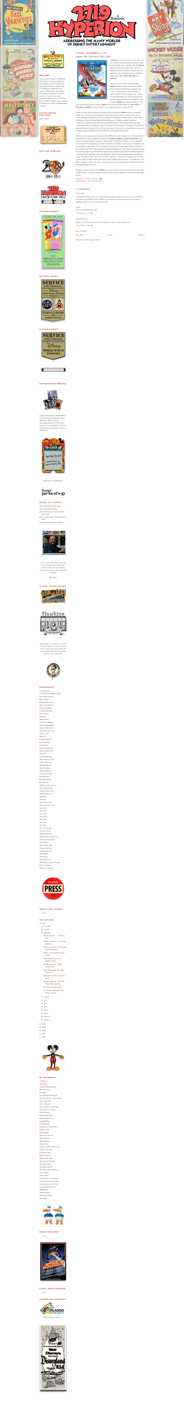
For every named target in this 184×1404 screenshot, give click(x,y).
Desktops (42, 716)
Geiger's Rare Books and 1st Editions (51, 522)
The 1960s (43, 819)
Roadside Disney (45, 779)
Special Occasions (45, 802)
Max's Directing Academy (48, 509)
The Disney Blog (45, 1164)
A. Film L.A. (43, 1081)
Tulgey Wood (44, 1175)
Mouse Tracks (44, 1144)
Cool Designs (44, 714)
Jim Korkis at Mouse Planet (48, 1127)
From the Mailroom (46, 748)
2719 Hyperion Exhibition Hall (50, 693)
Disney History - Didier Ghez (49, 1107)
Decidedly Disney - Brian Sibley (50, 1098)
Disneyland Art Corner (47, 731)
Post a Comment (81, 231)
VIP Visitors (43, 856)
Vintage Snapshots (45, 851)
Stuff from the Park (45, 1158)
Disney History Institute (47, 1109)
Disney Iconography (46, 722)
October (46, 929)
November (47, 926)
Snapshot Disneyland (46, 791)
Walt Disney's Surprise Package (49, 862)
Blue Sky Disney (45, 1089)
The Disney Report (45, 1167)
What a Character (45, 865)
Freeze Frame (43, 745)
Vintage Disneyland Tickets (48, 1184)
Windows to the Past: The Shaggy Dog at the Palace (54, 948)
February (47, 1016)
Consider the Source (46, 711)
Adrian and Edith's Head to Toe (49, 506)
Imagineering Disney (46, 1118)
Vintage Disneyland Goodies (49, 1181)
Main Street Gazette (46, 1135)
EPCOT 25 (43, 736)
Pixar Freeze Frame (45, 773)
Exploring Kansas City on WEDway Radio (52, 959)
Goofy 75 (42, 753)
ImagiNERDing (44, 1121)
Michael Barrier (44, 1138)
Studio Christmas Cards (47, 805)
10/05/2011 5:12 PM (84, 213)
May (45, 1006)
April (46, 1010)
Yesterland (43, 1198)
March (46, 1013)
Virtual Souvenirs (45, 859)
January (46, 1020)
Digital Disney (44, 719)
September (47, 933)
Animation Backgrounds (47, 1087)
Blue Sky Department (46, 702)
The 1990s (43, 825)
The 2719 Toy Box (45, 828)
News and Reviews (94, 181)
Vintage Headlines (45, 848)
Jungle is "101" (44, 1129)
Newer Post (79, 235)
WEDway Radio (44, 1192)
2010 (44, 1024)
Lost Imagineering (45, 756)
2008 (44, 1030)
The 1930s (43, 811)
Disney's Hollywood (46, 728)
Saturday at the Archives (47, 785)
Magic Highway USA (46, 759)
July (45, 1000)
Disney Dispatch (45, 1104)
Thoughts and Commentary (48, 836)
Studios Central (44, 1155)
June (45, 1003)
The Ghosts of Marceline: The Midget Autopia (53, 991)
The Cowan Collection (47, 1161)
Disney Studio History (46, 725)
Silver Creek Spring (46, 788)
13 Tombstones (44, 691)
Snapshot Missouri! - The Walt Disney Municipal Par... (53, 982)
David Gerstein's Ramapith (48, 1095)
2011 (44, 923)
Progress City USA (45, 1149)
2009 (44, 1027)
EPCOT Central (44, 1112)
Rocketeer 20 (43, 782)
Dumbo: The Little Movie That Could (93, 56)
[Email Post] (100, 179)
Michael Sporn (44, 1141)
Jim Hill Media (44, 1124)
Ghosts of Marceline (46, 751)
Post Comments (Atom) (93, 240)
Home (110, 235)
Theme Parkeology (45, 834)
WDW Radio (43, 1190)
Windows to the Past (46, 868)
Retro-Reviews (44, 776)
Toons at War (43, 1172)
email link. (59, 653)
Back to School (44, 699)
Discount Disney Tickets (52, 1317)
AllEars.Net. (43, 1084)
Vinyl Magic (43, 854)
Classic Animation (45, 708)
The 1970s (43, 822)
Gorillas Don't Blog (46, 1115)
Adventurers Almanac (46, 696)
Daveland (42, 1092)
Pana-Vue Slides (44, 768)
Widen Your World (45, 1195)
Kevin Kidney (44, 1132)
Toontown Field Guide (47, 839)
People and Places (45, 771)
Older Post (141, 235)
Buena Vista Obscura (46, 705)
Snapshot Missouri (45, 794)
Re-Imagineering (45, 1152)
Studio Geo (43, 808)
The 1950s (43, 816)
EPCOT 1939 (43, 733)
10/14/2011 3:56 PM (84, 225)
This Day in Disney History (48, 1169)
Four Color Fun (44, 742)
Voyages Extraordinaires (47, 1187)
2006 (44, 1037)
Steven (78, 193)
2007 (44, 1034)
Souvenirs (42, 799)
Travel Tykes (43, 842)
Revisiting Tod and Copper (52, 987)
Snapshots (42, 796)
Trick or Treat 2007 (45, 845)
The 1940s (43, 814)
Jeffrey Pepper (44, 118)
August (46, 997)
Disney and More (45, 1101)
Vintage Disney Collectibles (49, 1178)
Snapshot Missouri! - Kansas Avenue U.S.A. (53, 965)
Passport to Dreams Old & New (49, 1147)
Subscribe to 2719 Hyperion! (53, 480)
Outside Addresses (45, 765)
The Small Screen (45, 831)
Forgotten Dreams (45, 739)
